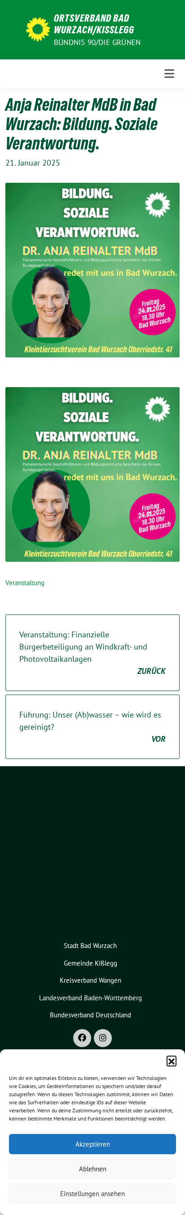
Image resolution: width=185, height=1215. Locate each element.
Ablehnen (92, 1169)
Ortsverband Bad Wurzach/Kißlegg (94, 24)
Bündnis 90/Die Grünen (97, 42)
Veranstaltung (24, 582)
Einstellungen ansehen (92, 1193)
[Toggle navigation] (169, 73)
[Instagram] (103, 1038)
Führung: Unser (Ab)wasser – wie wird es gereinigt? (92, 726)
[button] (171, 1060)
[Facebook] (82, 1038)
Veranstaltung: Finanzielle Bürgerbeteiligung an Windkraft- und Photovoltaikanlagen (92, 652)
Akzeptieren (92, 1144)
